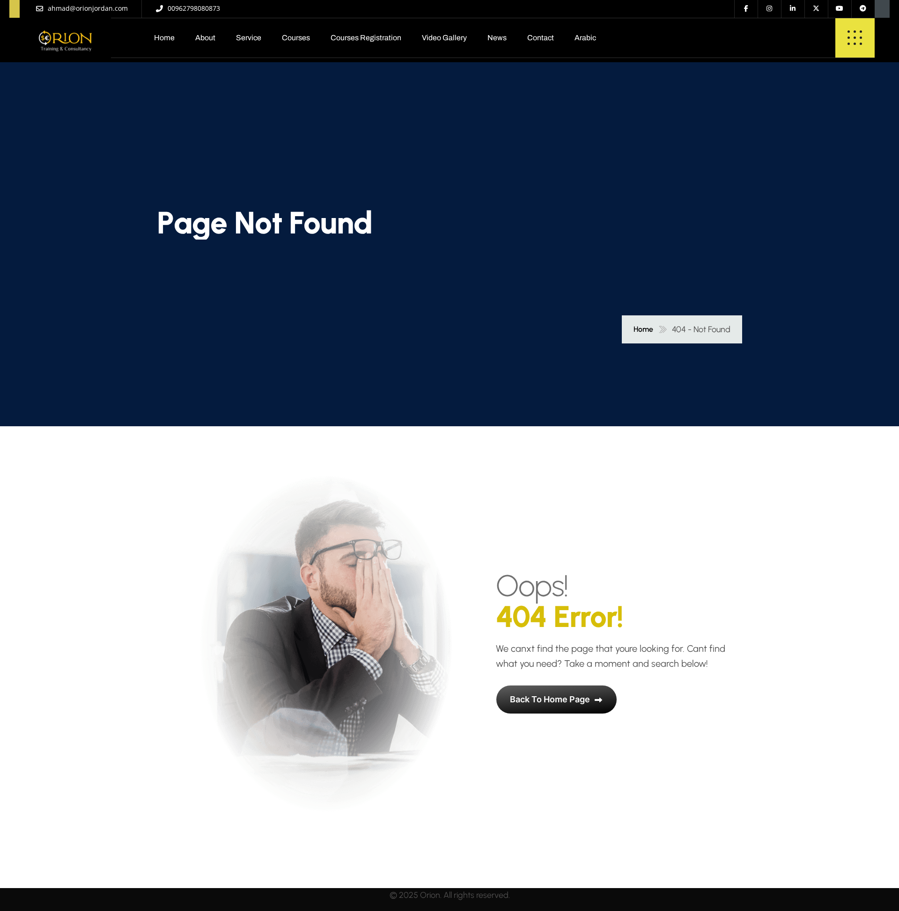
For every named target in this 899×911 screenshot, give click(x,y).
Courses (296, 38)
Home (164, 38)
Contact (540, 38)
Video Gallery (444, 38)
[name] (65, 38)
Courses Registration (366, 38)
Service (248, 38)
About (205, 38)
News (497, 38)
